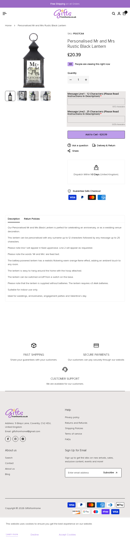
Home (8, 25)
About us (10, 468)
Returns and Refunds (76, 422)
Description (14, 218)
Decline (35, 534)
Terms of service (73, 433)
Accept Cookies (67, 534)
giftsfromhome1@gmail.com (26, 431)
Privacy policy (72, 417)
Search (9, 457)
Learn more (12, 534)
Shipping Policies (74, 428)
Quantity (72, 73)
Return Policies (32, 218)
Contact (9, 463)
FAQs (68, 439)
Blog (7, 474)
